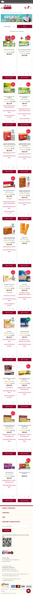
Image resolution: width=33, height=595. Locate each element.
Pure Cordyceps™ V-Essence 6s (24, 97)
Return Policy (22, 589)
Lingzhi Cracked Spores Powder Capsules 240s (9, 238)
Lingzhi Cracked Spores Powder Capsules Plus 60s (9, 144)
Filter (24, 26)
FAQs (3, 517)
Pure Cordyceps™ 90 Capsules (9, 97)
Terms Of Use (4, 589)
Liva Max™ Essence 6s (9, 284)
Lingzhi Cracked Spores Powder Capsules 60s (24, 191)
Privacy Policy (13, 589)
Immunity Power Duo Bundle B (24, 473)
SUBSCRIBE (6, 530)
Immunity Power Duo (9, 49)
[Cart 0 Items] (28, 8)
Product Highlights (8, 508)
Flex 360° (24, 284)
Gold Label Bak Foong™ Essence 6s (25, 379)
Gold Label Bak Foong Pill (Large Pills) (24, 426)
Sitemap (3, 591)
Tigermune (24, 237)
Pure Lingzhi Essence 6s (9, 190)
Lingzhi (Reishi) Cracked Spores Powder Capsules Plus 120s (24, 145)
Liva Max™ (9, 331)
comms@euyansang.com (7, 580)
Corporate (5, 512)
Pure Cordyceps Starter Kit (24, 49)
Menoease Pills (9, 472)
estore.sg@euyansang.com (12, 575)
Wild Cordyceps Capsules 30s (9, 379)
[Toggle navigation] (2, 8)
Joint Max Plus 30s (24, 331)
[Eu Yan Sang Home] (7, 7)
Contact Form (11, 567)
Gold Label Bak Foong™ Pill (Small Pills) (9, 426)
